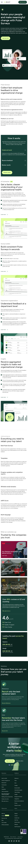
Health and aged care (6, 780)
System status (17, 822)
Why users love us (6, 611)
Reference (16, 778)
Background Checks (18, 796)
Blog (2, 820)
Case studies (4, 822)
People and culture (5, 798)
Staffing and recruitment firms (7, 796)
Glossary (16, 824)
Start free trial (5, 38)
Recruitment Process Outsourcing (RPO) (5, 794)
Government (4, 782)
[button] (2, 2)
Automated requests (18, 790)
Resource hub (4, 818)
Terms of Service (13, 836)
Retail (3, 787)
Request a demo (7, 172)
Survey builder (17, 787)
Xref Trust (16, 820)
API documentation (5, 824)
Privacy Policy (20, 836)
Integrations (17, 798)
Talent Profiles (17, 792)
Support (16, 813)
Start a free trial (9, 761)
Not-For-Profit (4, 778)
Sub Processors (17, 826)
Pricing (16, 803)
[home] (7, 2)
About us (3, 813)
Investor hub (17, 817)
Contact (16, 815)
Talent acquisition (5, 791)
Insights (16, 794)
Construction (4, 784)
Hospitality (4, 789)
